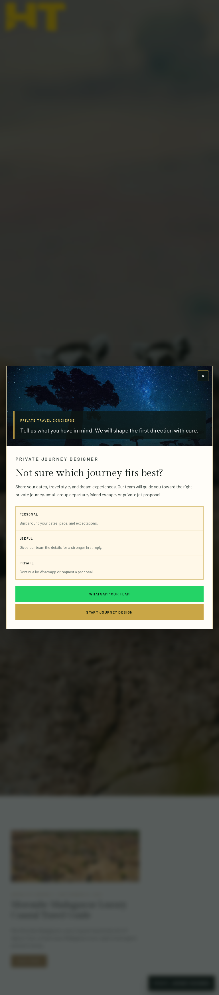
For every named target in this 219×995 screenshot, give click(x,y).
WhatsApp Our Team (109, 594)
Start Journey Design (109, 612)
